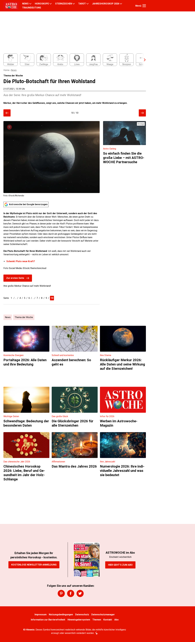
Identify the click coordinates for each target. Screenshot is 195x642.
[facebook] (70, 593)
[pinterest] (61, 593)
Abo (116, 619)
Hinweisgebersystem (79, 619)
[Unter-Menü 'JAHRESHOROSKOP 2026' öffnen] (121, 4)
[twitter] (80, 593)
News (14, 70)
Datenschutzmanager (103, 614)
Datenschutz (82, 614)
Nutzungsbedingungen (61, 614)
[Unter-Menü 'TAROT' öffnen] (87, 4)
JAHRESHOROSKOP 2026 (105, 4)
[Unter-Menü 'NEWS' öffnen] (30, 4)
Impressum (41, 614)
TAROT (82, 4)
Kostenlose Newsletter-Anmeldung (34, 564)
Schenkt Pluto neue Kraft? (20, 261)
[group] (73, 59)
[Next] (143, 59)
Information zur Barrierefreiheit (48, 619)
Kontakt (107, 619)
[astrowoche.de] (11, 6)
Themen (96, 619)
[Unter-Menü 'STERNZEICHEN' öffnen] (74, 4)
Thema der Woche (24, 317)
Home (6, 70)
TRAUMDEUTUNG (31, 8)
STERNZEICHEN (63, 4)
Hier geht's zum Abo (120, 564)
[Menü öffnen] (144, 5)
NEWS (25, 4)
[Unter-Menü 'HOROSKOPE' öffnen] (50, 4)
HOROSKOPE (42, 4)
